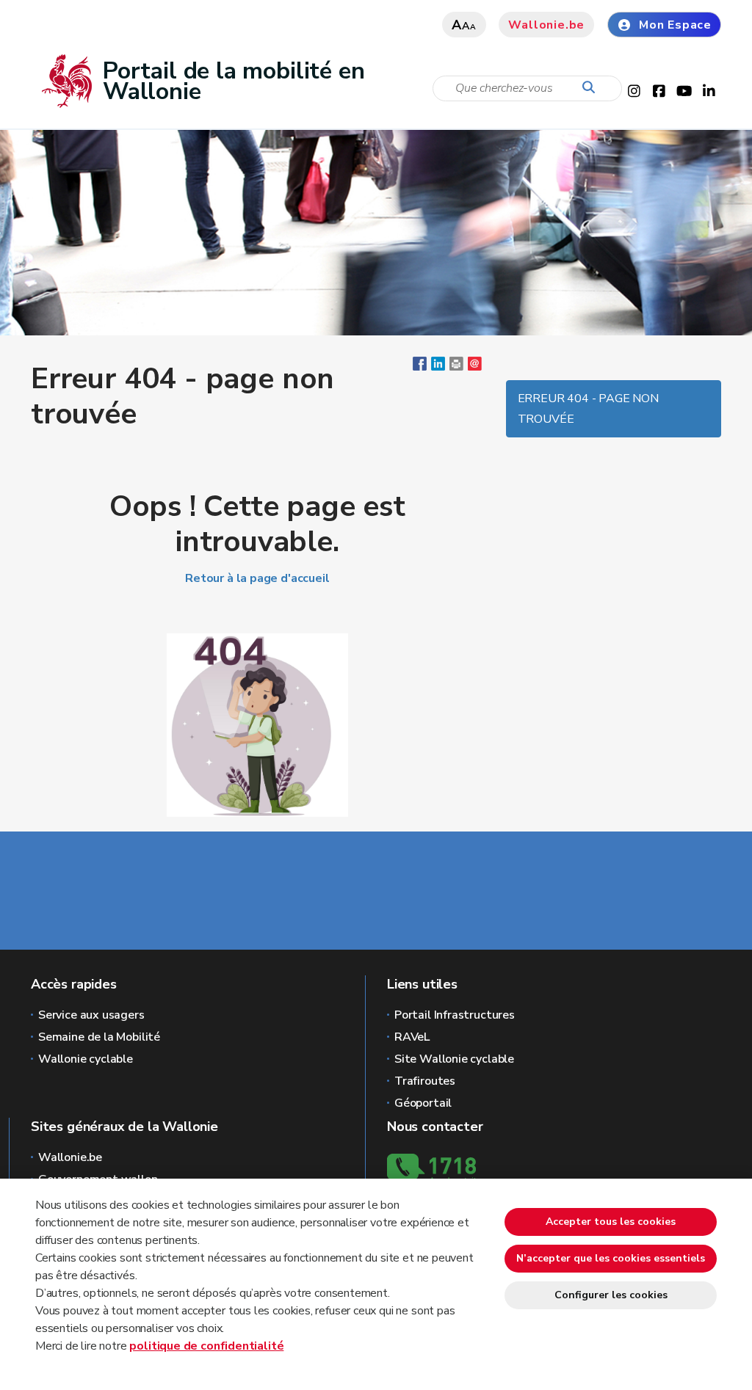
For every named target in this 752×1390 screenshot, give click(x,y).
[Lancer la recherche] (591, 88)
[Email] (475, 367)
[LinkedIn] (438, 367)
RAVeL (412, 1037)
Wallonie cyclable (85, 1059)
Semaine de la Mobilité (99, 1037)
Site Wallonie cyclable (454, 1059)
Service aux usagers (91, 1015)
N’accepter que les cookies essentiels (610, 1258)
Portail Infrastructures (454, 1015)
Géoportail (423, 1103)
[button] (456, 367)
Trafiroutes (424, 1081)
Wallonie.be (546, 25)
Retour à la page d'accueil (257, 578)
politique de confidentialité (206, 1346)
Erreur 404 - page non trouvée (588, 408)
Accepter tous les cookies (611, 1222)
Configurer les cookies (611, 1295)
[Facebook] (420, 367)
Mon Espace (675, 25)
